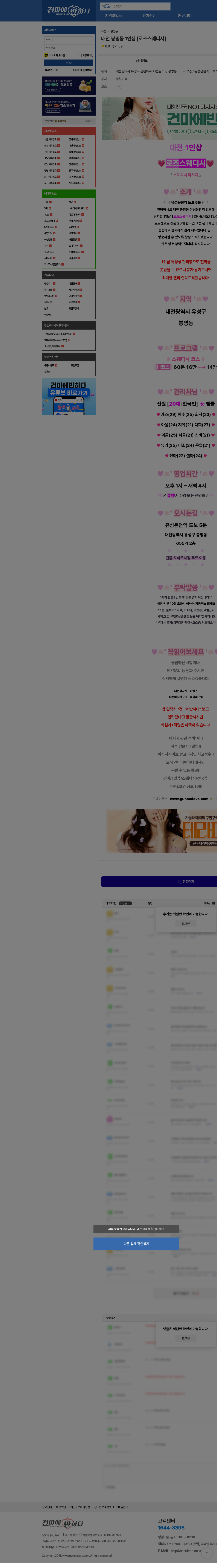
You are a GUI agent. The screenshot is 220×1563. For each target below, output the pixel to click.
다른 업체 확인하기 (136, 1244)
